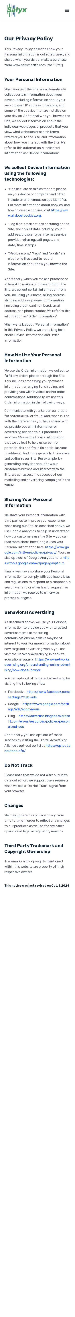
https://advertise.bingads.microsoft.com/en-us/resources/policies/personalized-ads (39, 721)
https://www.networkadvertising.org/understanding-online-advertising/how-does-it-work (37, 664)
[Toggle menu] (67, 10)
